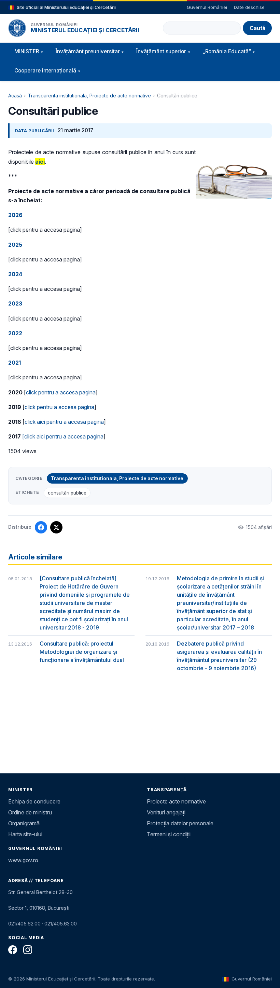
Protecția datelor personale (180, 823)
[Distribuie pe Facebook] (41, 527)
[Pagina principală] (17, 28)
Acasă (15, 95)
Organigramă (24, 823)
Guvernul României (207, 7)
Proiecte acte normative (176, 801)
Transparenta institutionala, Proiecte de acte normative (89, 95)
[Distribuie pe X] (56, 527)
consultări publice (67, 493)
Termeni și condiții (169, 834)
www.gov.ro (23, 860)
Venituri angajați (166, 812)
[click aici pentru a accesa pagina (62, 436)
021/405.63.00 (60, 923)
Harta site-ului (25, 834)
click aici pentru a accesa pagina (64, 421)
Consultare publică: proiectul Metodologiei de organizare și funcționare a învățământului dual (82, 651)
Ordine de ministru (30, 812)
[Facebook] (12, 949)
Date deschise (249, 7)
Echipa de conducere (34, 801)
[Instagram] (27, 949)
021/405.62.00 (24, 923)
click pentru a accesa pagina (61, 392)
